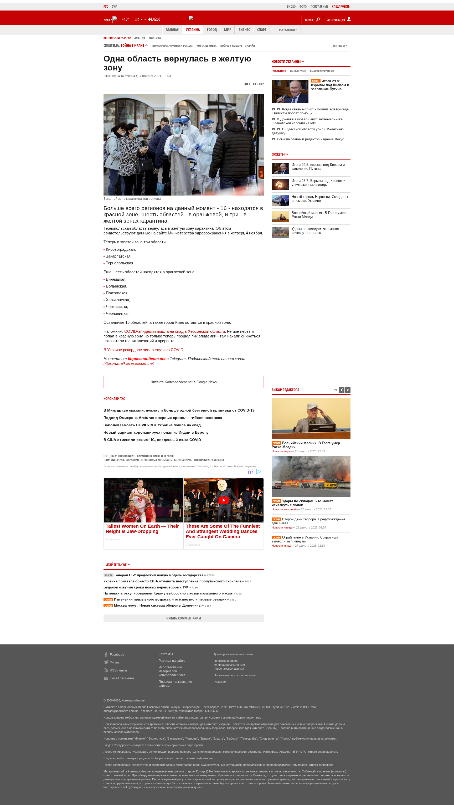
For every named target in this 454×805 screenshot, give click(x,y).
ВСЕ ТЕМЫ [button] (339, 46)
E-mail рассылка (122, 678)
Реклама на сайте (172, 661)
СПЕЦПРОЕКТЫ (341, 6)
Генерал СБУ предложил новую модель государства (160, 575)
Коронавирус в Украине (209, 460)
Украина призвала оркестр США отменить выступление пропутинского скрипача (177, 581)
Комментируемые (322, 71)
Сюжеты (278, 154)
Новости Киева (282, 527)
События (139, 38)
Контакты (166, 654)
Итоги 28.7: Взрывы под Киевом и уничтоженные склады (318, 183)
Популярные (298, 71)
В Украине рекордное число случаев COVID (143, 349)
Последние (279, 71)
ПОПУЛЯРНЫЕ (319, 6)
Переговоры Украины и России (172, 46)
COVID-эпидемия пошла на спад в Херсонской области (174, 331)
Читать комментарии (183, 618)
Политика (154, 38)
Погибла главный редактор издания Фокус (310, 139)
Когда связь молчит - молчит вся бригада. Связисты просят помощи (311, 111)
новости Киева (206, 46)
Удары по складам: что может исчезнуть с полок (315, 231)
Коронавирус (126, 456)
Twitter (114, 662)
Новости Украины (286, 61)
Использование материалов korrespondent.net (172, 671)
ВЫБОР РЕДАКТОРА (285, 389)
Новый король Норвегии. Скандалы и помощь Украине (320, 199)
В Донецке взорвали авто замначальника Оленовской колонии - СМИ (307, 121)
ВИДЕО (291, 6)
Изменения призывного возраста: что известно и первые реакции (170, 599)
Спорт (261, 29)
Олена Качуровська (124, 76)
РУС (106, 6)
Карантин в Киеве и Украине (155, 456)
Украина (193, 29)
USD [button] (137, 19)
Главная (172, 29)
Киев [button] (107, 20)
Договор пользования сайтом (233, 654)
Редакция (220, 681)
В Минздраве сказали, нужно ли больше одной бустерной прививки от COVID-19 (179, 410)
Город (212, 29)
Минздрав (117, 460)
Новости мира (281, 451)
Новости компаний (284, 509)
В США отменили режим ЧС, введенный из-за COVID (152, 440)
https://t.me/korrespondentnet (129, 363)
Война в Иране (188, 45)
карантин (132, 460)
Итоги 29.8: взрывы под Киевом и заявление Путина (330, 85)
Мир (227, 29)
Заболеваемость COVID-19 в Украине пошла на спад (152, 425)
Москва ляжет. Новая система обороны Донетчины (158, 605)
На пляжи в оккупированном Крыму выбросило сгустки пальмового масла (173, 593)
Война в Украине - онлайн (237, 46)
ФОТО (303, 6)
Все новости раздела (117, 38)
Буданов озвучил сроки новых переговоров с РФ (151, 587)
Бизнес (244, 29)
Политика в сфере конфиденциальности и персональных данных (229, 664)
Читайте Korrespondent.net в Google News (184, 382)
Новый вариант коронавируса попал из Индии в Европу (156, 432)
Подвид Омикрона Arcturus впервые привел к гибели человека (163, 418)
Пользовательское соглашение (235, 675)
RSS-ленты (118, 670)
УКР (114, 6)
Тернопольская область (156, 460)
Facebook (117, 655)
